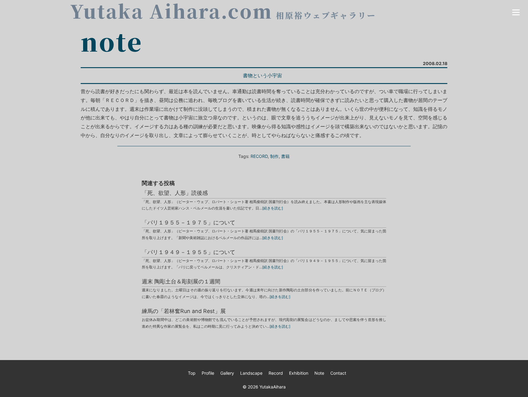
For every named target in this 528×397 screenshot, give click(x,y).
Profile (208, 373)
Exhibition (298, 373)
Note (319, 373)
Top (192, 373)
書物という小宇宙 (262, 75)
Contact (338, 373)
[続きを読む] (272, 208)
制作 (274, 156)
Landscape (251, 373)
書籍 (285, 156)
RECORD (259, 156)
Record (276, 373)
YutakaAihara (272, 386)
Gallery (227, 373)
